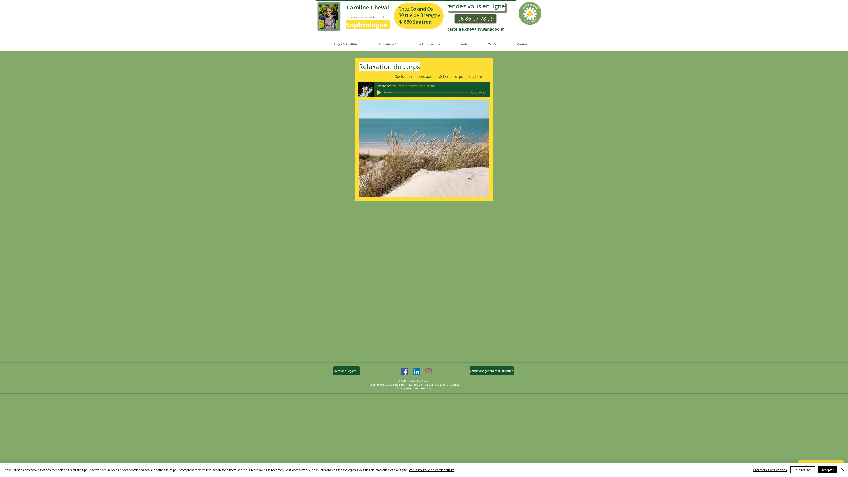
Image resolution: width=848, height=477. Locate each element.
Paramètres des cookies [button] (770, 470)
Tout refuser (802, 470)
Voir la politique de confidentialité (431, 470)
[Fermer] (842, 469)
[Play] (379, 92)
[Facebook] (404, 371)
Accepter (827, 470)
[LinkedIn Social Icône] (416, 371)
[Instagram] (428, 371)
